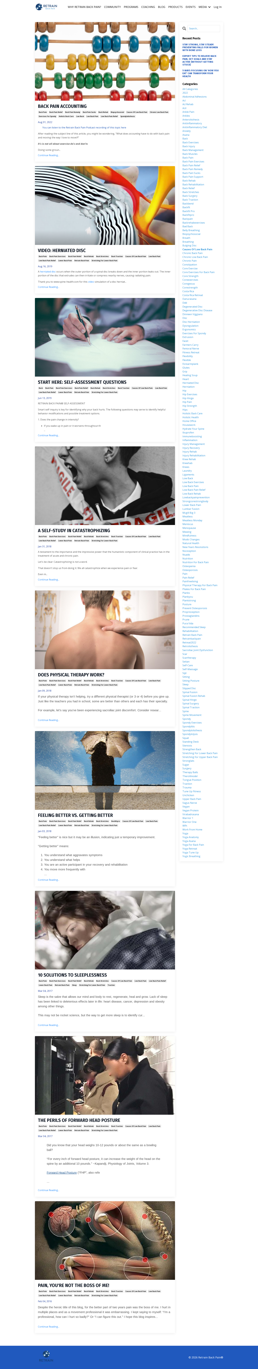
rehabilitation (190, 631)
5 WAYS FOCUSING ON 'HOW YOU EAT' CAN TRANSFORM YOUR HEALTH (200, 73)
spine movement (191, 715)
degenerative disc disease (197, 310)
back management (193, 150)
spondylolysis (190, 734)
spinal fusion (189, 692)
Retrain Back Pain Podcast (80, 127)
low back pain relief (109, 116)
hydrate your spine (193, 428)
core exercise (190, 268)
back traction (117, 256)
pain (184, 573)
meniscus (187, 524)
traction (111, 985)
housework (188, 425)
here (123, 127)
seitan (185, 661)
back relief (188, 188)
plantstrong (189, 600)
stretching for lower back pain (104, 261)
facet (185, 341)
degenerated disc (192, 306)
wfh (184, 825)
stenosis (187, 745)
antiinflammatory (192, 123)
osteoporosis (190, 570)
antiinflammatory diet (194, 127)
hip (184, 390)
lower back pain (65, 261)
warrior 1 (187, 818)
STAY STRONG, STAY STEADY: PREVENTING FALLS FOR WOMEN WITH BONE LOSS (200, 47)
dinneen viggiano (192, 314)
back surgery (189, 195)
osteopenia (188, 566)
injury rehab (189, 451)
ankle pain (188, 111)
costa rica (188, 291)
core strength (190, 276)
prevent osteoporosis (194, 608)
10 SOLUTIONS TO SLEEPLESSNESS (72, 975)
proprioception (190, 612)
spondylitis (188, 726)
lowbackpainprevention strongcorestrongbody (196, 499)
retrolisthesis (190, 646)
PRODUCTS (175, 7)
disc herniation (191, 321)
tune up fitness (191, 791)
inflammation (189, 440)
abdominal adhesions (194, 96)
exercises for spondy (47, 116)
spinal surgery (190, 703)
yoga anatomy (190, 837)
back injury (188, 146)
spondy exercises (192, 722)
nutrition (187, 558)
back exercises (190, 142)
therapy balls (190, 772)
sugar (185, 764)
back (41, 388)
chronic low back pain (159, 112)
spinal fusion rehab (193, 696)
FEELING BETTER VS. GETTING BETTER (75, 815)
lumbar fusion (190, 509)
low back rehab (191, 493)
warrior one (189, 822)
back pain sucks (89, 112)
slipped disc (189, 688)
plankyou (187, 596)
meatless (187, 516)
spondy (186, 719)
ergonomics (189, 329)
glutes (186, 367)
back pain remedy (72, 112)
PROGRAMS (131, 7)
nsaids (186, 554)
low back (80, 116)
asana (185, 134)
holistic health (190, 417)
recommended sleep (194, 627)
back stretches (102, 256)
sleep (74, 985)
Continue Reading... (48, 155)
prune (185, 619)
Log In (218, 7)
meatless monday (192, 520)
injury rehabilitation (193, 455)
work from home (192, 829)
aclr (184, 108)
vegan (186, 806)
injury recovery (191, 448)
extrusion (187, 337)
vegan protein (190, 810)
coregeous (188, 283)
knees (185, 467)
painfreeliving (190, 581)
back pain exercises (57, 256)
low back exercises (193, 482)
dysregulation (190, 325)
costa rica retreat (192, 295)
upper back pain (191, 799)
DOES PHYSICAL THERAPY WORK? (71, 675)
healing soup (190, 375)
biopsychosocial (117, 112)
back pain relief (56, 112)
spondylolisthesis (127, 116)
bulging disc (189, 245)
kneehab (187, 463)
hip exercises (189, 394)
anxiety (186, 131)
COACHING (148, 7)
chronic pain (189, 260)
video (91, 281)
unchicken (188, 795)
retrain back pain (82, 261)
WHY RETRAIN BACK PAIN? (84, 7)
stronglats (188, 760)
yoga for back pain (193, 844)
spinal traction (190, 707)
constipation (189, 264)
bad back (187, 226)
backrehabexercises (193, 222)
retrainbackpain (191, 638)
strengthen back (191, 749)
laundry (187, 470)
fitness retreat (190, 352)
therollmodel (190, 776)
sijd (184, 673)
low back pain (92, 116)
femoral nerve (190, 348)
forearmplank (190, 364)
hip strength (189, 405)
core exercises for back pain (198, 272)
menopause (189, 528)
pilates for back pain (194, 589)
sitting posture (190, 680)
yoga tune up (190, 852)
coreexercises (190, 279)
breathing (188, 241)
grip (184, 371)
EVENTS (191, 7)
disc (184, 318)
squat (185, 738)
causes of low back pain (137, 112)
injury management (193, 444)
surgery (186, 768)
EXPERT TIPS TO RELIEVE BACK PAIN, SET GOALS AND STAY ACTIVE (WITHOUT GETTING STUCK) (199, 60)
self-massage (190, 669)
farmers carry (190, 344)
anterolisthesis (190, 119)
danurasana (189, 299)
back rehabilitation (193, 184)
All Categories (190, 89)
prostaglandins (190, 615)
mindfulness (189, 535)
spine (185, 711)
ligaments (188, 474)
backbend (188, 203)
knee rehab (189, 459)
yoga (185, 833)
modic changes (191, 539)
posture (186, 604)
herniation (188, 386)
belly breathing (191, 230)
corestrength (190, 287)
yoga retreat (189, 848)
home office (189, 421)
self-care (187, 665)
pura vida (187, 623)
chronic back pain (192, 253)
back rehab (103, 112)
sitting (186, 676)
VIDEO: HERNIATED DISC (62, 250)
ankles (186, 115)
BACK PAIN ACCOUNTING (62, 106)
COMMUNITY (112, 7)
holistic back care (66, 116)
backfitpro (115, 821)
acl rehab (187, 104)
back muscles (190, 154)
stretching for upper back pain (200, 757)
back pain (43, 112)
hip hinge (188, 398)
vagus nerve (189, 802)
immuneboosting (192, 436)
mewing (186, 531)
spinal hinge (189, 699)
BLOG (161, 7)
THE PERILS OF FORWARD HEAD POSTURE (79, 1120)
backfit (186, 207)
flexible (186, 360)
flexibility (187, 356)
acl (184, 100)
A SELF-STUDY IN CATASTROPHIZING (74, 530)
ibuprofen (188, 432)
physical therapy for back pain (199, 585)
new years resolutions (195, 547)
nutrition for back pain (195, 562)
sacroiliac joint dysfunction (197, 650)
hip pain (187, 402)
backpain (187, 218)
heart (185, 379)
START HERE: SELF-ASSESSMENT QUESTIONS (82, 382)
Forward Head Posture (62, 1172)
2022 (185, 92)
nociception (189, 551)
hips (185, 409)
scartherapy (189, 657)
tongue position (191, 780)
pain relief (188, 577)
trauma (186, 787)
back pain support (192, 176)
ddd (184, 302)
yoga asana (189, 841)
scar (184, 654)
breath (186, 238)
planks (186, 592)
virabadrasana (190, 814)
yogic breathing (191, 856)
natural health (190, 543)
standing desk (190, 741)
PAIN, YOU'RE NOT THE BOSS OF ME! (73, 1285)
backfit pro (188, 211)
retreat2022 (189, 642)
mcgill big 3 (188, 512)
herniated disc (48, 271)
